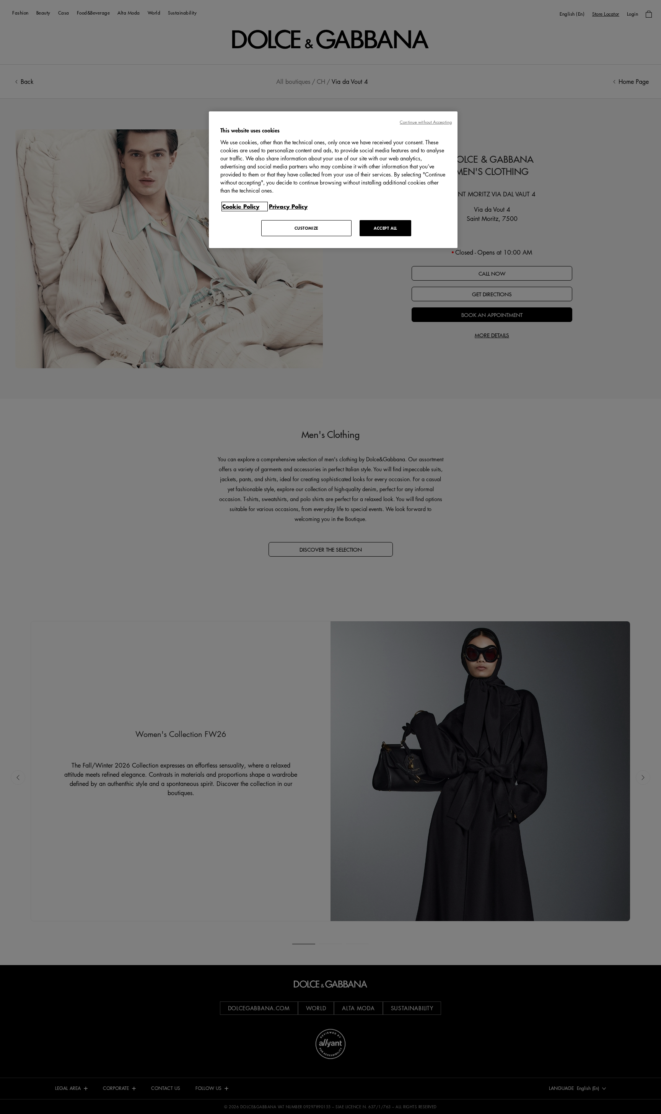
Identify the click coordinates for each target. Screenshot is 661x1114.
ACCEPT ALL (385, 228)
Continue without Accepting (426, 122)
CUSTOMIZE (306, 228)
